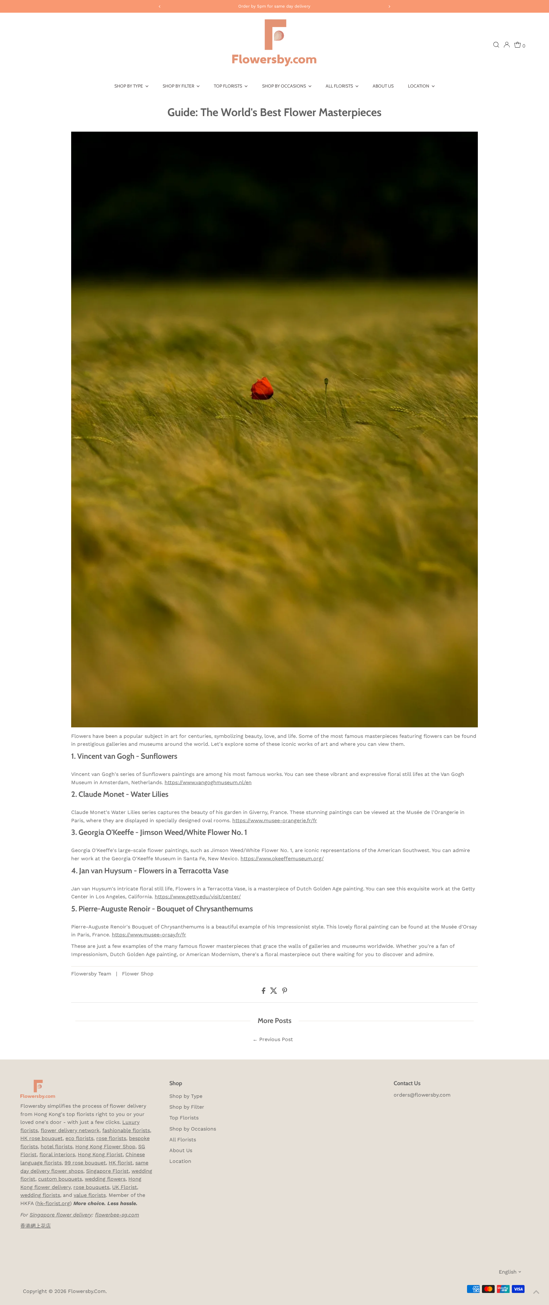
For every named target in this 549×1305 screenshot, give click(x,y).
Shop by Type (129, 86)
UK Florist (124, 1187)
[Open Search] (496, 45)
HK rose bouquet (41, 1138)
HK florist (120, 1163)
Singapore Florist (107, 1171)
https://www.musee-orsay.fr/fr (149, 935)
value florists (90, 1195)
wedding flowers (105, 1179)
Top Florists (228, 86)
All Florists (340, 86)
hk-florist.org (53, 1203)
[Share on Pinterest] (284, 992)
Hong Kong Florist (100, 1154)
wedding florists (40, 1195)
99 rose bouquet (85, 1163)
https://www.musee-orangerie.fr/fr (274, 820)
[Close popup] (535, 1218)
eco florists (79, 1138)
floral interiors (57, 1154)
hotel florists (56, 1147)
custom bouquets (60, 1179)
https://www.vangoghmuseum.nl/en (208, 782)
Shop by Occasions (284, 86)
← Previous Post (273, 1039)
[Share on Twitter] (274, 992)
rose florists (111, 1138)
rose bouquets (91, 1187)
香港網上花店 (35, 1226)
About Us (383, 86)
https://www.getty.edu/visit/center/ (198, 897)
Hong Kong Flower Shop (105, 1147)
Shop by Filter (179, 86)
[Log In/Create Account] (507, 45)
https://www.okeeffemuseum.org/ (282, 859)
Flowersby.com (86, 1291)
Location (419, 86)
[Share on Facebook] (264, 992)
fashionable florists (126, 1130)
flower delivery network (70, 1130)
